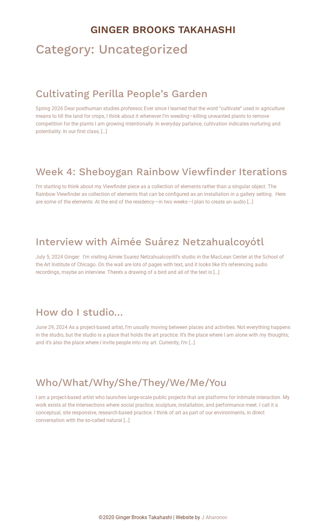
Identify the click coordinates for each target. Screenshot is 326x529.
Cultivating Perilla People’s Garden (122, 94)
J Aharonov (214, 517)
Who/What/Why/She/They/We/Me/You (131, 382)
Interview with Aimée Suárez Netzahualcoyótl (150, 242)
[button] (27, 68)
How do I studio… (79, 312)
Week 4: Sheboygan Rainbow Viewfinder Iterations (161, 172)
